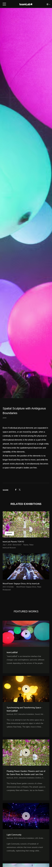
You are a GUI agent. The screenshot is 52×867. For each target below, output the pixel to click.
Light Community (14, 835)
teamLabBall (12, 652)
